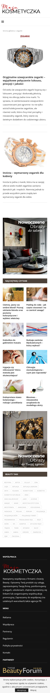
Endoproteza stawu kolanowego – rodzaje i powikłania (12, 400)
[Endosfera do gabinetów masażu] (13, 330)
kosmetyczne (28, 491)
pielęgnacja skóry (11, 516)
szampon (22, 524)
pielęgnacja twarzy (29, 516)
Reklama (7, 617)
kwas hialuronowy (11, 499)
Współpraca (8, 624)
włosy (36, 528)
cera (36, 482)
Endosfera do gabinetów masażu (12, 341)
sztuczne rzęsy (36, 524)
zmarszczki (37, 532)
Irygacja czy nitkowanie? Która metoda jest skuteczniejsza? (11, 371)
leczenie (34, 499)
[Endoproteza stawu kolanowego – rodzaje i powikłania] (13, 387)
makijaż (7, 503)
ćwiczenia (15, 536)
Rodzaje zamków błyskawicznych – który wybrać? (34, 343)
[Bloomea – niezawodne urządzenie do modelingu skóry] (36, 387)
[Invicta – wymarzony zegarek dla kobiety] (25, 152)
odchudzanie (35, 507)
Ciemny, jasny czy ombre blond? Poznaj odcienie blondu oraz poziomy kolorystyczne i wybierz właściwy (13, 311)
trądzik (7, 528)
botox (17, 482)
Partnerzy (7, 631)
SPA (14, 524)
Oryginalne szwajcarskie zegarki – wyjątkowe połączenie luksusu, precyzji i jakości (24, 80)
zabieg (6, 532)
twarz (16, 528)
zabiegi (15, 532)
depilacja (15, 487)
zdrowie (25, 532)
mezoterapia (9, 507)
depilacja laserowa (30, 487)
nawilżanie (22, 507)
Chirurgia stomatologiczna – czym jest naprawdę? (36, 370)
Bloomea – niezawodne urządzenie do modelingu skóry (34, 401)
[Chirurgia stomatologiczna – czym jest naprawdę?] (36, 357)
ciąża (6, 487)
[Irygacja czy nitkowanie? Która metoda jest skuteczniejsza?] (13, 357)
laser (25, 499)
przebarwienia (9, 520)
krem (26, 495)
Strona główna (9, 31)
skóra (6, 524)
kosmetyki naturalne (12, 495)
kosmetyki (41, 491)
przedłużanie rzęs (26, 520)
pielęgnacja (40, 511)
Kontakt (6, 652)
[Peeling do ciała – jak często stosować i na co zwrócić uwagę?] (36, 294)
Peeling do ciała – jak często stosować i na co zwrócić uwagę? (36, 307)
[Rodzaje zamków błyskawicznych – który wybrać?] (36, 330)
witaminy (26, 528)
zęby (6, 536)
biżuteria (7, 482)
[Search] (47, 22)
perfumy (29, 511)
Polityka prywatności (13, 645)
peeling (19, 511)
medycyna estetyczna (30, 503)
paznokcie (8, 511)
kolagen (15, 491)
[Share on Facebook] (24, 125)
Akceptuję (21, 690)
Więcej (33, 690)
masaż (16, 503)
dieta (6, 491)
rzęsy (39, 520)
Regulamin (8, 638)
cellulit (27, 482)
